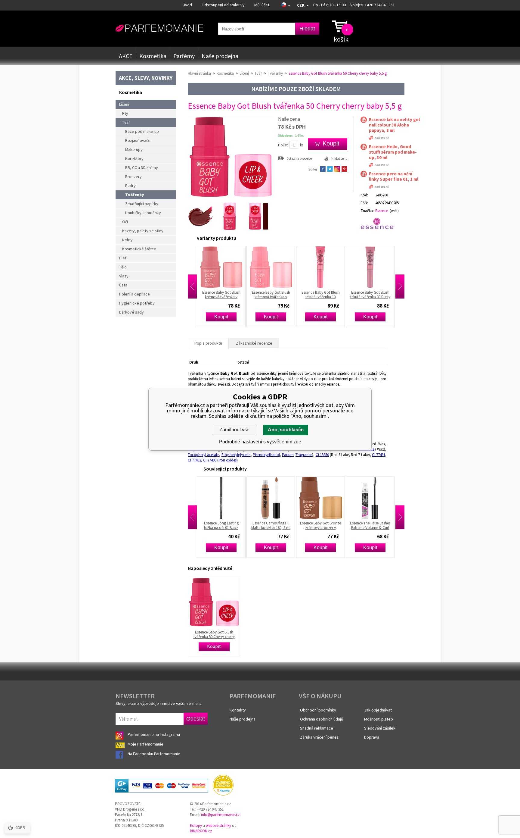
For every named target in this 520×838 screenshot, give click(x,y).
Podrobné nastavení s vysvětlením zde (260, 441)
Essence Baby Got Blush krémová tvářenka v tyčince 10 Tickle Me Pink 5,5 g (225, 294)
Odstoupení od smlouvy (223, 5)
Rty (125, 113)
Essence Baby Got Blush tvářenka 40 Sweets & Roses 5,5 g (374, 294)
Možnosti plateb (378, 719)
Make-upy (134, 149)
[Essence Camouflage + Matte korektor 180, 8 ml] (225, 498)
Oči (125, 221)
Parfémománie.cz (159, 28)
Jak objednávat (378, 710)
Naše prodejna (220, 56)
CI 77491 (378, 454)
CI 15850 (322, 454)
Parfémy (184, 56)
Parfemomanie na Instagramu (154, 734)
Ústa (123, 285)
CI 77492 (194, 460)
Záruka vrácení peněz (319, 737)
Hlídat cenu (339, 158)
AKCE (125, 56)
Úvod (187, 5)
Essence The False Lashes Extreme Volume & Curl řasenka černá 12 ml (325, 525)
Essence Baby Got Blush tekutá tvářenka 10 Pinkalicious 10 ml (275, 294)
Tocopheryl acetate (203, 454)
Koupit (225, 316)
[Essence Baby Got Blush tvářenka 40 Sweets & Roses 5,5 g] (374, 267)
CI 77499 (209, 460)
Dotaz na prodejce (299, 158)
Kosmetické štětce (139, 249)
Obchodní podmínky (318, 710)
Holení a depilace (134, 294)
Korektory (134, 158)
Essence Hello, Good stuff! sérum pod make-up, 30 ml (393, 152)
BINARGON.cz (201, 830)
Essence (381, 210)
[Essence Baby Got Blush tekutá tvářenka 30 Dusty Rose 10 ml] (325, 267)
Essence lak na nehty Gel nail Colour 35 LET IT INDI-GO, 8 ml (374, 525)
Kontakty (238, 710)
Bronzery (133, 176)
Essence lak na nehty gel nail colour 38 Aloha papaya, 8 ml (394, 125)
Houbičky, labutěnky (143, 212)
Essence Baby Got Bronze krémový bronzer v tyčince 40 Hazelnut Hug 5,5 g (275, 525)
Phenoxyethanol (266, 454)
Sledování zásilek (379, 728)
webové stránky (218, 825)
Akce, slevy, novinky (145, 77)
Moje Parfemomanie (146, 744)
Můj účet (261, 5)
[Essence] (380, 223)
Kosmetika (152, 56)
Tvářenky (134, 194)
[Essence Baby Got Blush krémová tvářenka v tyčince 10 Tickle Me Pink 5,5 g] (225, 267)
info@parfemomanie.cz (220, 814)
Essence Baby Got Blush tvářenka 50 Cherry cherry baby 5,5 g (214, 634)
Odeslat (195, 719)
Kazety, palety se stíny (142, 230)
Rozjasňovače (137, 140)
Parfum (288, 454)
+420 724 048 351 (380, 5)
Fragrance (304, 454)
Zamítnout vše (234, 429)
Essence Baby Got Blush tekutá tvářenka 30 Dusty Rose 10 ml (325, 294)
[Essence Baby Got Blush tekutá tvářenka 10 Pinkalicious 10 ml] (275, 267)
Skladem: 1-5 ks (291, 135)
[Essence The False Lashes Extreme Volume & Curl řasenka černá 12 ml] (325, 498)
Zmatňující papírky (141, 203)
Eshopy (196, 825)
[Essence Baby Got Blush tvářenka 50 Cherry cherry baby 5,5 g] (231, 198)
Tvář (126, 122)
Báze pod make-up (142, 131)
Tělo (123, 267)
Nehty (127, 239)
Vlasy (123, 276)
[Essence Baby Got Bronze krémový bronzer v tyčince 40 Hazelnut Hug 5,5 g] (275, 498)
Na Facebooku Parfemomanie (154, 753)
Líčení (124, 104)
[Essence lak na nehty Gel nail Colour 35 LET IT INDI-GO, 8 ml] (374, 498)
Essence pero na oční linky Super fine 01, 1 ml (393, 176)
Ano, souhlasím (286, 429)
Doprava (371, 737)
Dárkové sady (131, 312)
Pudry (130, 185)
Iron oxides (227, 460)
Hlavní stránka (199, 73)
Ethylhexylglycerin (236, 454)
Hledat (307, 29)
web (394, 210)
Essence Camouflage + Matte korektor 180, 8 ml (225, 525)
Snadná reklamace (316, 728)
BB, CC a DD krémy (141, 167)
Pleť (122, 258)
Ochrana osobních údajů (321, 719)
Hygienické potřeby (137, 303)
